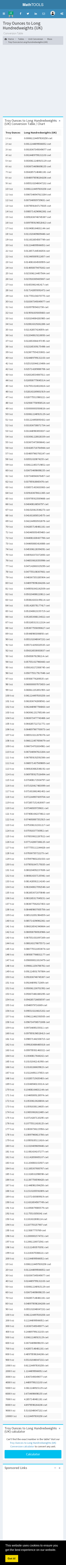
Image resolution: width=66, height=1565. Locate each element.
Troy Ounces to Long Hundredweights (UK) (28, 42)
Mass (49, 39)
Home (11, 39)
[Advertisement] (33, 82)
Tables (21, 39)
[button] (4, 13)
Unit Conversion (35, 39)
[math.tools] (11, 13)
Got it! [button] (12, 1558)
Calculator (33, 1454)
